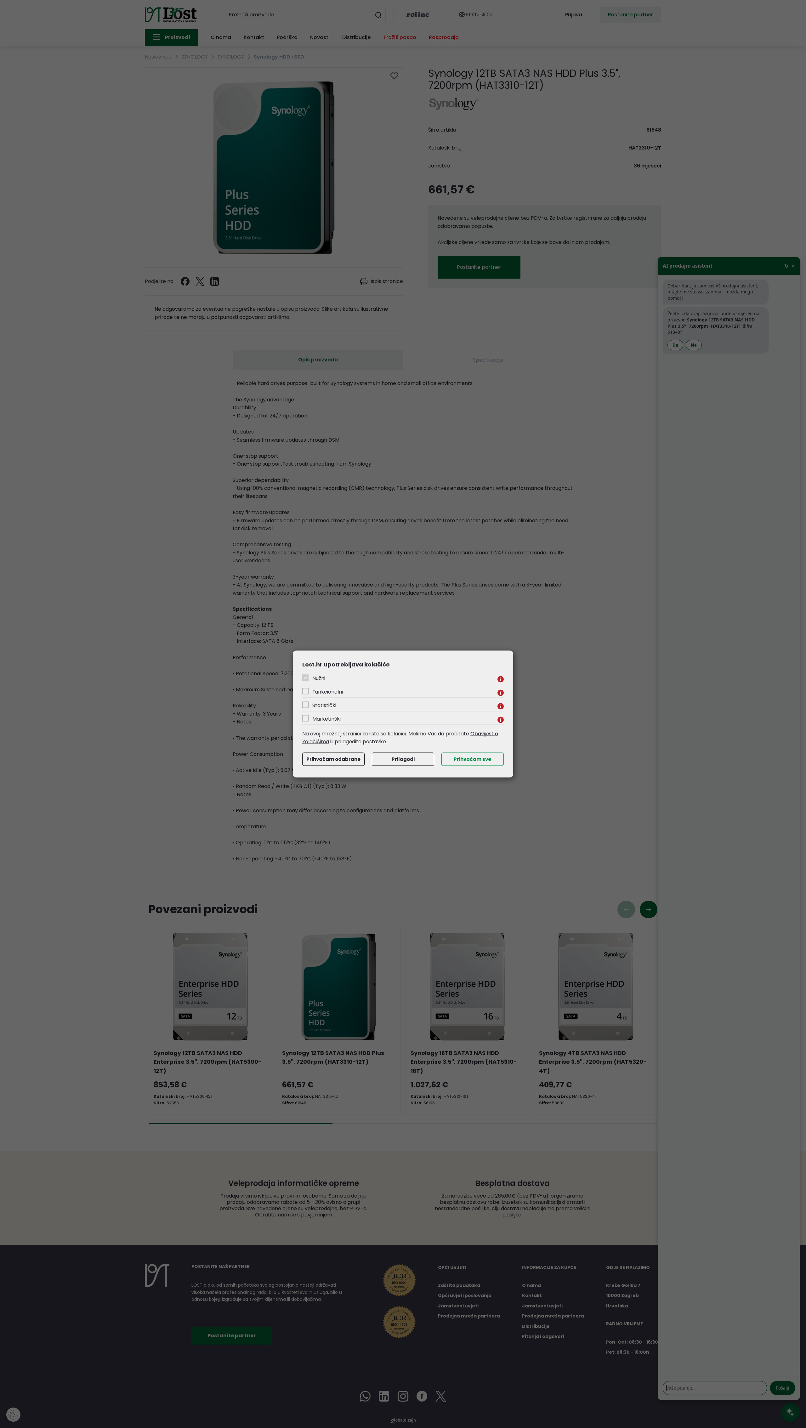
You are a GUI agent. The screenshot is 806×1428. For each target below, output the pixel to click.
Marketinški (326, 718)
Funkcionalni (327, 691)
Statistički (324, 705)
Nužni (318, 678)
